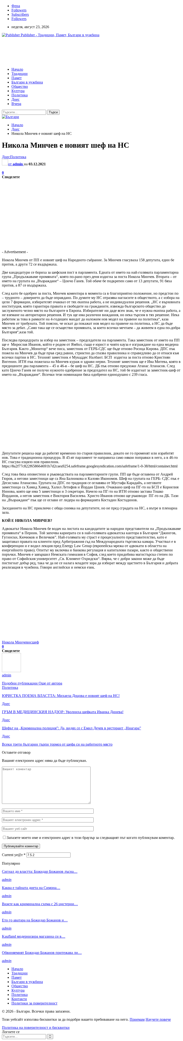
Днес (15, 99)
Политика (19, 95)
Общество (19, 86)
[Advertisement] (88, 52)
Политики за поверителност (34, 1003)
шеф (35, 642)
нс (30, 642)
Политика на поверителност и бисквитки (36, 1027)
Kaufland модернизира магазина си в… (33, 936)
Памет (16, 78)
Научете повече (158, 1019)
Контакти (19, 999)
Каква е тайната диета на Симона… (31, 888)
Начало (17, 69)
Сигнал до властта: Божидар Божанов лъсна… (39, 871)
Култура (18, 91)
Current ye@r (13, 855)
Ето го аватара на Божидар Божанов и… (35, 920)
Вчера (16, 104)
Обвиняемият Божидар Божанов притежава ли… (42, 953)
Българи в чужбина (27, 82)
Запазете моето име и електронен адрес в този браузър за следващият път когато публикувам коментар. (91, 838)
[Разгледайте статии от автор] (11, 671)
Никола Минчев (15, 642)
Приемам (137, 1019)
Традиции (19, 74)
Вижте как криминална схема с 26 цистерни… (40, 904)
